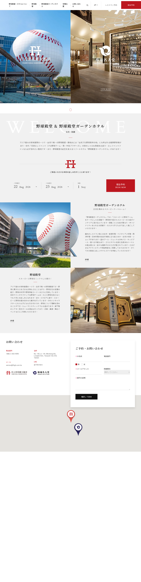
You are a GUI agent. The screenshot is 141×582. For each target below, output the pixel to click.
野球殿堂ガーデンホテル (49, 5)
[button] (71, 416)
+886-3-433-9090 (12, 354)
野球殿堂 (34, 5)
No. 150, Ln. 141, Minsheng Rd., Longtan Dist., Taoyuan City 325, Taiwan (45, 356)
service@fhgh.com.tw (14, 365)
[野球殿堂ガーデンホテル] (39, 235)
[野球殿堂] (105, 300)
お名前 (78, 356)
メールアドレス (82, 369)
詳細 (87, 260)
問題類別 (107, 369)
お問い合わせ (76, 5)
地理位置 (65, 5)
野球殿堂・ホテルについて (18, 5)
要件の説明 (80, 378)
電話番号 (107, 356)
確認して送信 (86, 397)
